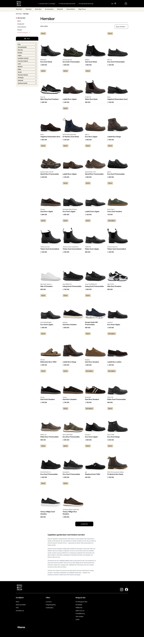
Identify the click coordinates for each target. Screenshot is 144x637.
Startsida (19, 14)
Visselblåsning (80, 613)
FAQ (17, 607)
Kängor (19, 30)
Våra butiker (79, 616)
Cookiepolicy (49, 607)
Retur (17, 602)
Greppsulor (20, 24)
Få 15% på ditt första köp (86, 3)
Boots (19, 21)
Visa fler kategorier (22, 32)
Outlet (77, 619)
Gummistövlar (21, 27)
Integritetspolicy (51, 605)
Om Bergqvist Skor (81, 602)
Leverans (49, 602)
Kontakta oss (20, 610)
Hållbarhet (79, 607)
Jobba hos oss (80, 610)
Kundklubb (79, 605)
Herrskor (26, 14)
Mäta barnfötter (21, 605)
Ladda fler (84, 524)
